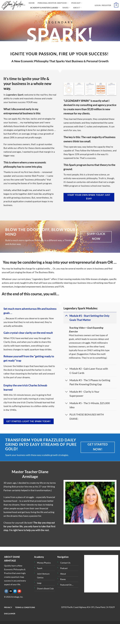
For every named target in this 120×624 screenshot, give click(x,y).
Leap (39, 583)
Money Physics (44, 562)
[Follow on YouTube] (19, 591)
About (76, 7)
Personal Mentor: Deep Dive (52, 3)
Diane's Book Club (45, 588)
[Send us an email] (11, 591)
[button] (103, 5)
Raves (66, 7)
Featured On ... (66, 584)
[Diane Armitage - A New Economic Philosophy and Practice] (13, 5)
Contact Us (65, 562)
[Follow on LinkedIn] (15, 591)
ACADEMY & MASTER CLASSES (44, 7)
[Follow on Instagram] (6, 591)
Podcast (76, 3)
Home (32, 3)
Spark (39, 568)
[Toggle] (66, 316)
